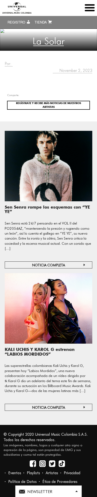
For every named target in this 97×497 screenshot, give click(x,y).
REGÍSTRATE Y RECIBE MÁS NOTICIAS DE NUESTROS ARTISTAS (48, 105)
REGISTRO (17, 22)
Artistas (52, 473)
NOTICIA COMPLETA (48, 265)
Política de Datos (22, 481)
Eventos (14, 473)
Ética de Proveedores (59, 481)
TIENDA (41, 22)
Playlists (33, 473)
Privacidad (72, 473)
